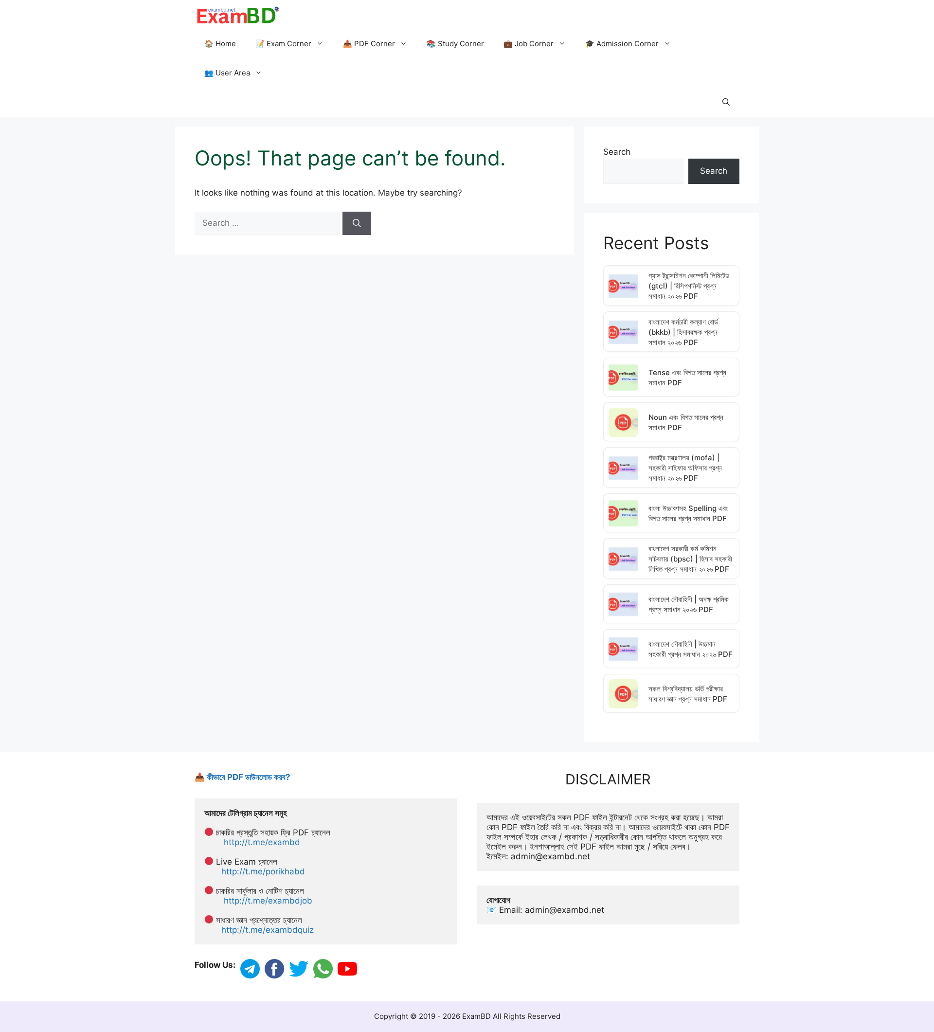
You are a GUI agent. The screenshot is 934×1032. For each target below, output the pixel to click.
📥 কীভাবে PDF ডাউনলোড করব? (242, 777)
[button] (726, 102)
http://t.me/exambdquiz (267, 930)
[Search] (356, 223)
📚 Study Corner (455, 43)
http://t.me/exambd (262, 842)
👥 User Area (227, 72)
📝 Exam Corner (283, 43)
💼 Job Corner (528, 43)
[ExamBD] (238, 14)
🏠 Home (220, 43)
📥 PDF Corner (369, 43)
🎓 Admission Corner (622, 43)
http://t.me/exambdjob (268, 900)
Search (616, 152)
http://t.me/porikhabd (263, 871)
